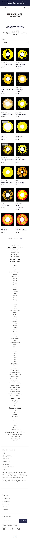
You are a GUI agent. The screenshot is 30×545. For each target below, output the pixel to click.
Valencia (15, 366)
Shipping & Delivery (7, 456)
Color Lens (15, 261)
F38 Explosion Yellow (7, 160)
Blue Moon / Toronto (15, 378)
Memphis (15, 321)
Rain (15, 353)
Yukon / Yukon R (15, 370)
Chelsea (15, 282)
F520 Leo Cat (5, 205)
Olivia (15, 336)
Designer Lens (15, 408)
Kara (15, 308)
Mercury (15, 420)
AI (15, 263)
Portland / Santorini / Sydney (15, 393)
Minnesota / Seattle (15, 391)
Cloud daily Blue (15, 252)
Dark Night (15, 291)
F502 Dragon (20, 182)
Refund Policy (6, 461)
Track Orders (6, 458)
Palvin (15, 340)
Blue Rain (15, 427)
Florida (15, 295)
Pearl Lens (15, 399)
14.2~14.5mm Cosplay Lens (15, 434)
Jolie (15, 306)
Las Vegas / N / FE (15, 310)
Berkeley (15, 278)
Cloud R (15, 289)
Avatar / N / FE (15, 276)
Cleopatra (15, 284)
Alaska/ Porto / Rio (15, 372)
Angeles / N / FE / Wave (15, 272)
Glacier (15, 302)
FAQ (4, 453)
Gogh (15, 410)
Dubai (15, 293)
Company (5, 509)
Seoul (15, 357)
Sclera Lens (6, 504)
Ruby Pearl (15, 400)
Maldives (15, 312)
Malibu (15, 314)
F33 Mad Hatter (21, 137)
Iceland (15, 304)
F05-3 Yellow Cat (6, 65)
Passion (15, 346)
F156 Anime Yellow (7, 114)
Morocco (15, 329)
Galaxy (15, 299)
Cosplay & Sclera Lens (15, 432)
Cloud (15, 287)
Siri (15, 359)
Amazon (15, 267)
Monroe (15, 325)
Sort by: (3, 39)
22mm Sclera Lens (15, 438)
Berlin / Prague (15, 376)
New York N (15, 416)
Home (4, 492)
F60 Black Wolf (20, 160)
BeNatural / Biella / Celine (15, 374)
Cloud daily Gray (15, 250)
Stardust (15, 403)
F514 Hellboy (5, 230)
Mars (15, 317)
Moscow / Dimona (15, 389)
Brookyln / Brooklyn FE (15, 429)
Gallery (4, 506)
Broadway (15, 418)
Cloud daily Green (15, 254)
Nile (15, 334)
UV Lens (15, 440)
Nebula (15, 331)
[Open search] (5, 8)
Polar (15, 349)
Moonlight (15, 327)
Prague (15, 351)
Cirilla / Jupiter (15, 381)
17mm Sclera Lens (15, 436)
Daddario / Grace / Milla (15, 383)
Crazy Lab (4, 62)
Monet (15, 423)
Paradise (15, 344)
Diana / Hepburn (15, 385)
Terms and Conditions (8, 466)
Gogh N (15, 412)
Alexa (15, 265)
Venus (15, 425)
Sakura (15, 355)
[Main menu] (2, 8)
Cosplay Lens (6, 501)
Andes (15, 270)
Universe (15, 368)
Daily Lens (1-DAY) (15, 248)
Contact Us (5, 469)
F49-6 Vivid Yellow (7, 182)
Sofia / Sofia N (15, 361)
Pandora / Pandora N (15, 342)
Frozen (15, 297)
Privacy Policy (6, 464)
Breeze (15, 280)
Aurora (15, 274)
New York (15, 414)
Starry (15, 405)
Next (21, 238)
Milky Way (15, 323)
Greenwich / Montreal (15, 387)
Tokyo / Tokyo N (15, 363)
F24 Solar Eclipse (21, 114)
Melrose (15, 319)
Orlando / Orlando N (15, 338)
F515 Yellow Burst (21, 230)
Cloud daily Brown (15, 256)
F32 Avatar (4, 137)
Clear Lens (15, 259)
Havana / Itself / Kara (15, 395)
